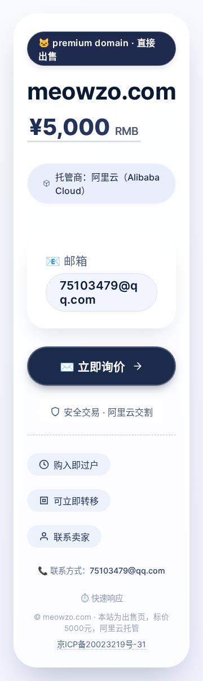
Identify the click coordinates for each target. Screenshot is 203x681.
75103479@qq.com (127, 570)
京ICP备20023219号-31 (101, 644)
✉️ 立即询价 (92, 366)
